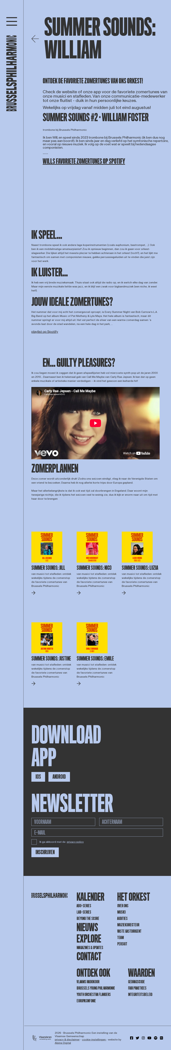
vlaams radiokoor (88, 981)
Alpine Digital (63, 1043)
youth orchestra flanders (94, 994)
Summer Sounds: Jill (48, 568)
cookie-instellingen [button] (94, 1039)
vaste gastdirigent (129, 931)
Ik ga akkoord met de (61, 842)
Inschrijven (45, 852)
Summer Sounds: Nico (94, 568)
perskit (122, 944)
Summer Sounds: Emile (95, 658)
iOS (38, 776)
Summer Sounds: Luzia (140, 568)
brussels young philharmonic (96, 988)
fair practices (137, 988)
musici (121, 912)
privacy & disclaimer (67, 1039)
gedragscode (136, 981)
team (120, 937)
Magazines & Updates (90, 947)
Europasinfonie (86, 1000)
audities (122, 918)
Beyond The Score (88, 918)
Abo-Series (84, 905)
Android (59, 776)
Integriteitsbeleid (140, 994)
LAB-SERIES (84, 912)
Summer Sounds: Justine (51, 658)
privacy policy (75, 842)
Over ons (122, 905)
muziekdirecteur (128, 924)
